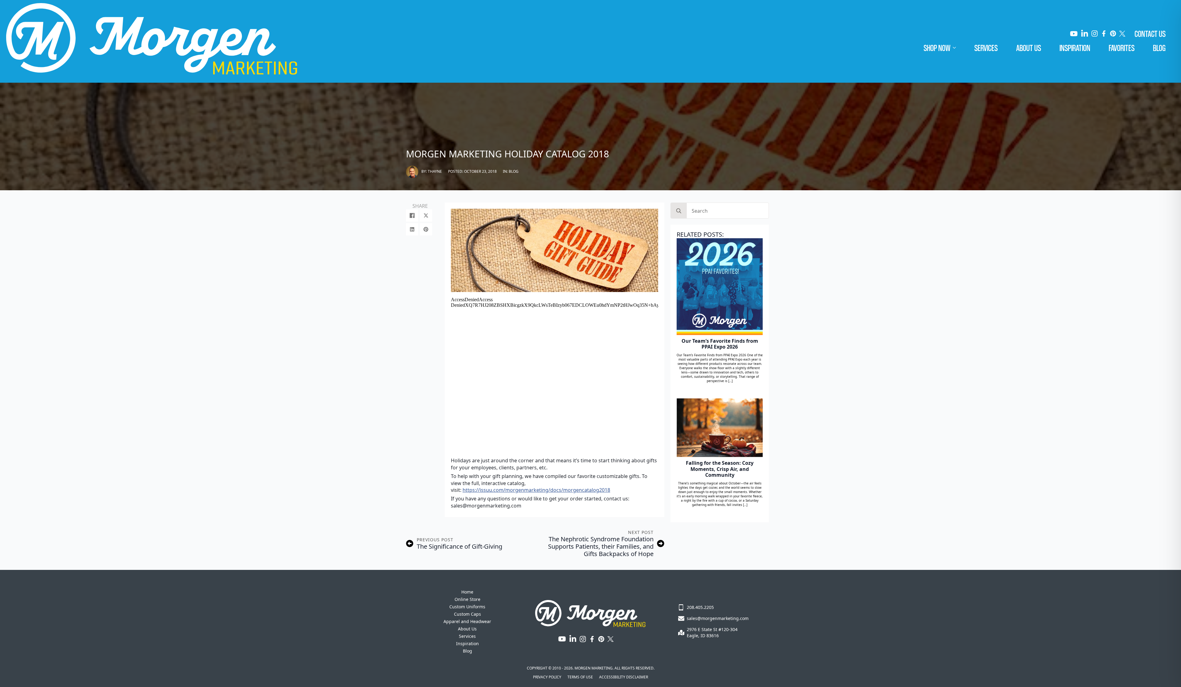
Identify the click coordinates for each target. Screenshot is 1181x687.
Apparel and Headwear (467, 621)
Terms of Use (580, 677)
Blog (1159, 47)
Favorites (1122, 47)
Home (467, 592)
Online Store (467, 599)
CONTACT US (1150, 33)
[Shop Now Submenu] (957, 47)
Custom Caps (467, 614)
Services (986, 47)
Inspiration (1075, 47)
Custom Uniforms (467, 607)
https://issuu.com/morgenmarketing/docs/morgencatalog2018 (536, 490)
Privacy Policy (547, 677)
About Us (1028, 47)
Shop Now (937, 47)
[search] (679, 211)
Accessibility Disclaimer (623, 677)
